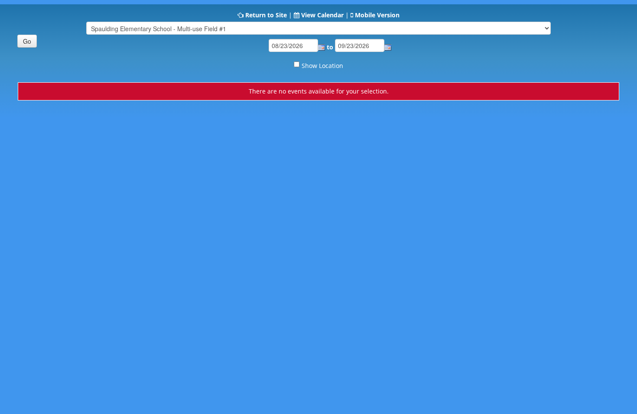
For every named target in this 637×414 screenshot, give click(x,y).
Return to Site (266, 15)
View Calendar (322, 15)
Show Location (322, 65)
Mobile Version (377, 15)
